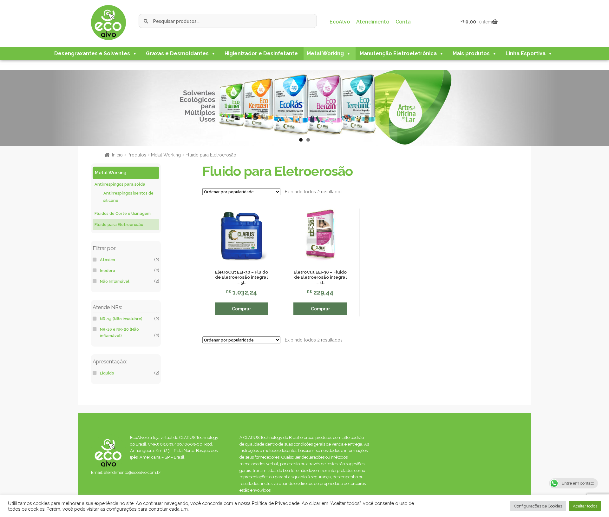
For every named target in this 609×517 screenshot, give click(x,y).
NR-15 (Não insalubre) (121, 318)
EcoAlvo (340, 22)
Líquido (107, 373)
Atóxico (107, 259)
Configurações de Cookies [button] (538, 506)
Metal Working (325, 53)
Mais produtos (471, 53)
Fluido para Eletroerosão (119, 224)
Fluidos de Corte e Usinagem (123, 213)
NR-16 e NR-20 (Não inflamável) (119, 332)
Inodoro (107, 270)
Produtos (137, 154)
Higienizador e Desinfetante (261, 53)
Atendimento (372, 22)
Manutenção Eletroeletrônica (398, 53)
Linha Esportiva (526, 53)
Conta (403, 22)
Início (117, 154)
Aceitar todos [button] (585, 506)
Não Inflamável (114, 281)
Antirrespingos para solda (120, 184)
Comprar (241, 308)
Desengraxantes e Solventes (92, 53)
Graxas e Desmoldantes (177, 53)
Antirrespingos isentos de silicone (128, 197)
